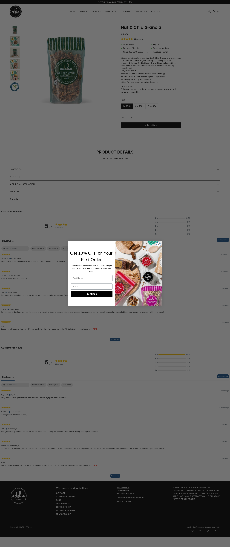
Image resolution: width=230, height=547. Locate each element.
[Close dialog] (159, 244)
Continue (91, 293)
